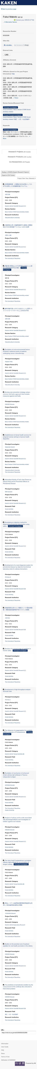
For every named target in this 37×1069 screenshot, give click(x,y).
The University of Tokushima (12, 258)
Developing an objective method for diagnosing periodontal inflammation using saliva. (16, 524)
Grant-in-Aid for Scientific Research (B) (15, 589)
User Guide (4, 1047)
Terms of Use (5, 1056)
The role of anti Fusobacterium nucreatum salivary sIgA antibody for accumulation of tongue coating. (17, 862)
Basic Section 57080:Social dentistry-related (17, 212)
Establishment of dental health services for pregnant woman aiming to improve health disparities (17, 437)
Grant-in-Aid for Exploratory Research (15, 925)
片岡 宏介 (7, 618)
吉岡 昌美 (7, 194)
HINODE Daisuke (9, 404)
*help (32, 20)
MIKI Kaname (8, 491)
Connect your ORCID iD (23, 20)
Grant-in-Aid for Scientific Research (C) (15, 206)
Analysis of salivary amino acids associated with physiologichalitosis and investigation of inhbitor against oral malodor (17, 819)
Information (4, 1043)
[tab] (19, 151)
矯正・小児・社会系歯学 (22, 119)
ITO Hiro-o (8, 699)
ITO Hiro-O (8, 577)
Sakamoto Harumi (10, 447)
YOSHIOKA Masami (10, 913)
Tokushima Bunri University (12, 217)
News (3, 1053)
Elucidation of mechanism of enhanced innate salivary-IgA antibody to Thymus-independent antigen (16, 775)
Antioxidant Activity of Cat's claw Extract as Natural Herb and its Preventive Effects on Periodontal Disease (17, 481)
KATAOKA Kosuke (10, 785)
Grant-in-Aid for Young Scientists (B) (14, 754)
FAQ (2, 1050)
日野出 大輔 (8, 235)
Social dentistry (7, 109)
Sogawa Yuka (8, 361)
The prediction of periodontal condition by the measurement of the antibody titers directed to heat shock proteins (18, 986)
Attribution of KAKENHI (8, 1060)
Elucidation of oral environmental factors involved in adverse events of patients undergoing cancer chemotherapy (16, 351)
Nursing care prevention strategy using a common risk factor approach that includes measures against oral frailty (16, 394)
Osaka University (9, 810)
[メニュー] (34, 2)
